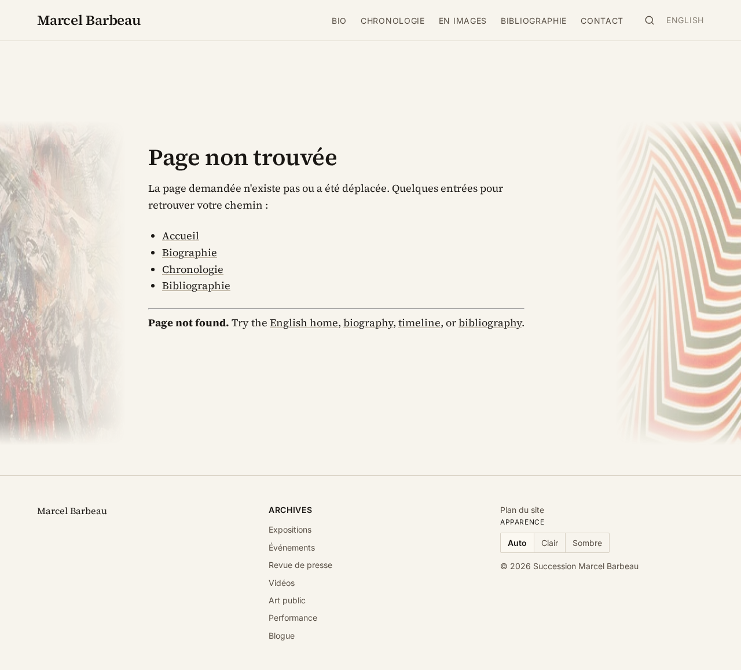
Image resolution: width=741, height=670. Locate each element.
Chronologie (393, 21)
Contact (602, 21)
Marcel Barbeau (89, 20)
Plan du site (522, 510)
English (685, 20)
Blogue (282, 635)
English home (304, 322)
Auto (517, 543)
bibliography (490, 322)
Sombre (587, 543)
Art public (287, 600)
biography (368, 322)
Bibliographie (534, 21)
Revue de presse (300, 565)
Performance (293, 617)
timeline (419, 322)
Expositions (290, 529)
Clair (549, 543)
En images (463, 21)
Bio (339, 21)
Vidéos (282, 583)
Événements (292, 547)
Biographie (189, 252)
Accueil (180, 235)
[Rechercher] (649, 20)
